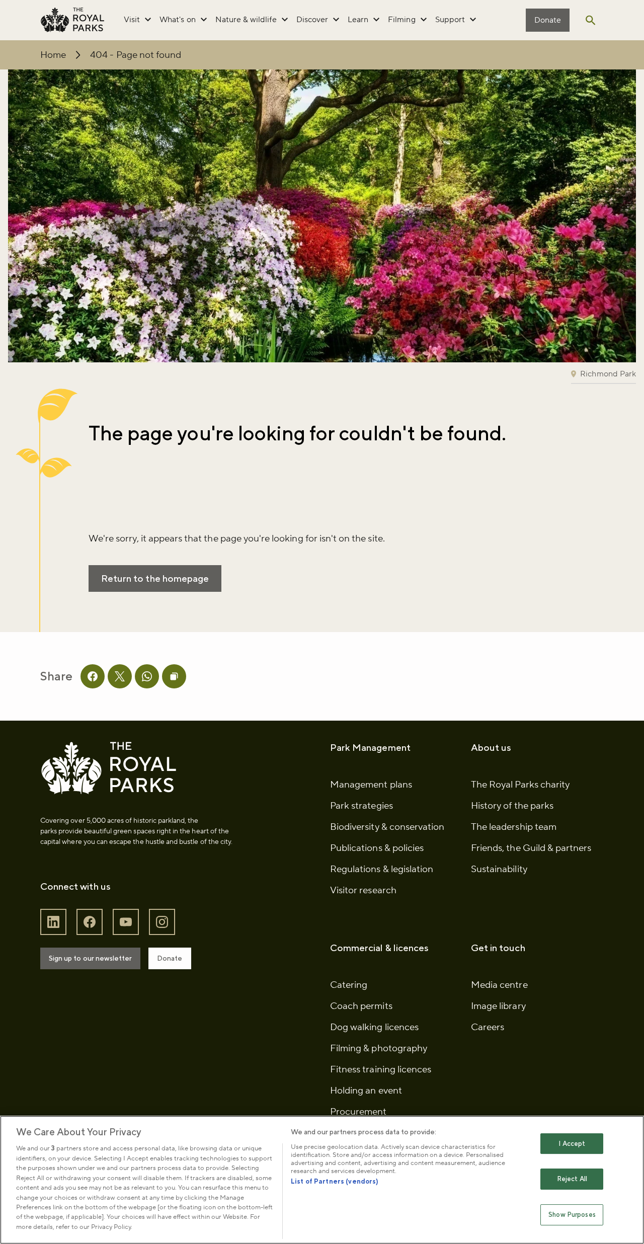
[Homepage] (72, 20)
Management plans (371, 785)
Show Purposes (572, 1214)
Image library (498, 1006)
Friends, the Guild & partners (531, 848)
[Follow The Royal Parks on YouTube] (126, 922)
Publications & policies (377, 848)
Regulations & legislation (381, 869)
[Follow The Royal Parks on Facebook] (89, 922)
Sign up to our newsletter (90, 958)
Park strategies (361, 806)
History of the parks (512, 806)
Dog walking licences (374, 1027)
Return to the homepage (155, 578)
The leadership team (513, 827)
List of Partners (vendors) (334, 1181)
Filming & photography (378, 1048)
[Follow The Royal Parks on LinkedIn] (53, 922)
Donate (547, 20)
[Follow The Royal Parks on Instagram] (162, 922)
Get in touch (498, 947)
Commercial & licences (379, 947)
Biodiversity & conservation (387, 827)
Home (53, 55)
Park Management (370, 747)
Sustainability (499, 869)
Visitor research (363, 890)
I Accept (571, 1143)
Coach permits (361, 1006)
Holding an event (366, 1090)
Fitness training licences (380, 1069)
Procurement (358, 1112)
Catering (348, 985)
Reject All (572, 1179)
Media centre (499, 985)
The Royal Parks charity (520, 785)
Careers (487, 1027)
